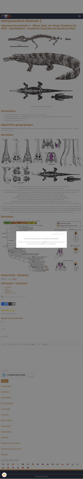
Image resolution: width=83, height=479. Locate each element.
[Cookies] (4, 475)
